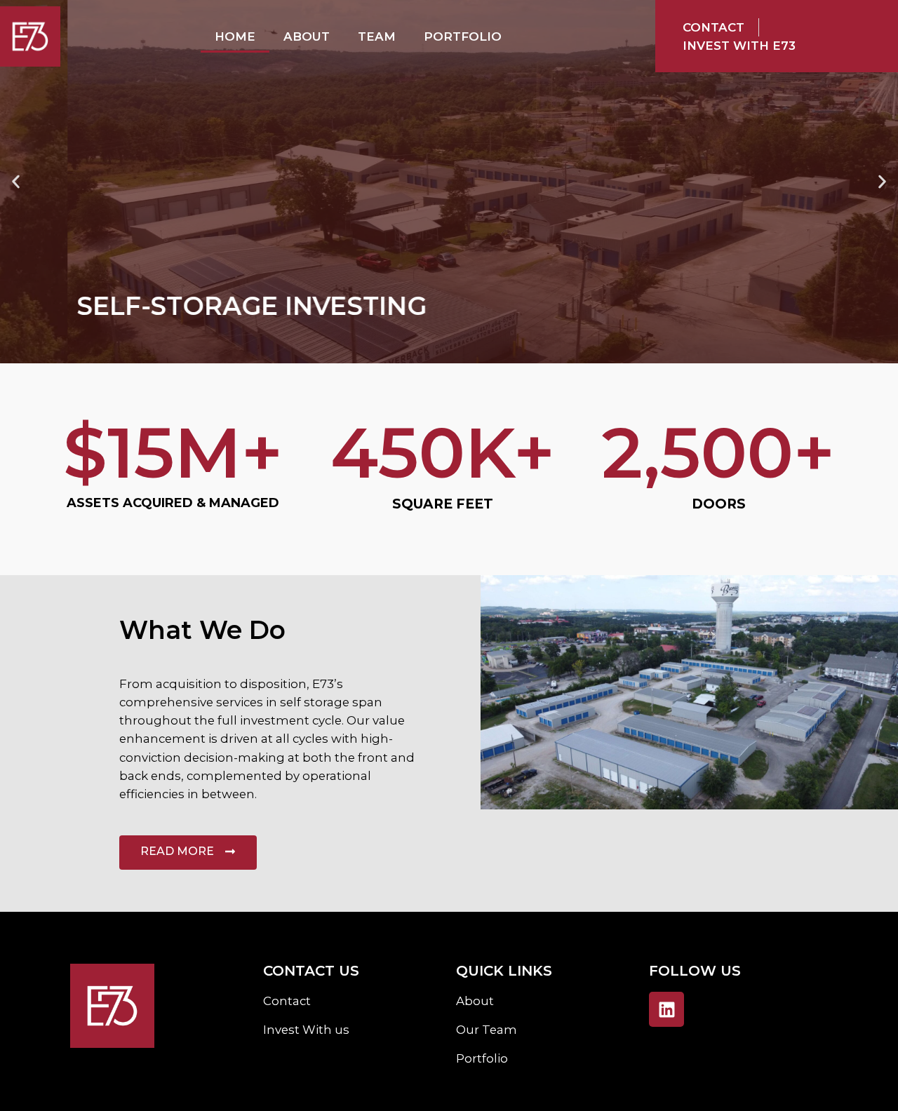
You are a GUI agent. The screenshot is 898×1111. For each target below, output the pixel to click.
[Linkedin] (666, 1009)
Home (235, 36)
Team (377, 36)
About (306, 36)
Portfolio (463, 36)
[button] (16, 182)
